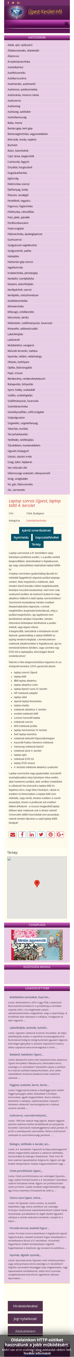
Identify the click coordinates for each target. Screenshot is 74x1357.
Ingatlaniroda (15, 267)
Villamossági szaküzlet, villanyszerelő (29, 473)
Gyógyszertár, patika (19, 250)
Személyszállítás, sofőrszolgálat (26, 412)
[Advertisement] (40, 1291)
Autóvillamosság (17, 117)
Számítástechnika (18, 406)
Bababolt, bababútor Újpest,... (27, 1054)
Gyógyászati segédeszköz (22, 245)
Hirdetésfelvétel (25, 1306)
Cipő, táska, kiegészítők (21, 156)
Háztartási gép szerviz (20, 261)
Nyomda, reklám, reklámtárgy (25, 356)
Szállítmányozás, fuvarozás (23, 400)
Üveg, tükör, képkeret (20, 462)
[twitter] (13, 2)
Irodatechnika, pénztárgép (23, 273)
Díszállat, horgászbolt (20, 167)
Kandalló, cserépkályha (21, 278)
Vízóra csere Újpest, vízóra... (26, 1197)
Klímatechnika (16, 306)
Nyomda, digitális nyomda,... (26, 1255)
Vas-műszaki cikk (17, 467)
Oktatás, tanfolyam (18, 362)
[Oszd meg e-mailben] (13, 835)
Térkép (36, 544)
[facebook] (8, 2)
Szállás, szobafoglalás (20, 395)
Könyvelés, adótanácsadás (23, 328)
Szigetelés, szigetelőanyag (23, 423)
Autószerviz (14, 100)
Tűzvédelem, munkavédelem (24, 445)
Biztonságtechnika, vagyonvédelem (28, 134)
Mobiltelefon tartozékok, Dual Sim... (30, 997)
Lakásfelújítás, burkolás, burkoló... (29, 1027)
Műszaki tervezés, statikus (23, 350)
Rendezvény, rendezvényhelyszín (26, 378)
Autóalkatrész (15, 67)
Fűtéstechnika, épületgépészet (25, 234)
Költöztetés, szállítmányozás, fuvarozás (30, 323)
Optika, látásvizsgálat (20, 367)
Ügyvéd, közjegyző (18, 451)
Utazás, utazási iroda (20, 456)
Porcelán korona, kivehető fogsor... (29, 1228)
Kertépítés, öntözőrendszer (23, 295)
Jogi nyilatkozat (25, 1318)
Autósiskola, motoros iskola (23, 95)
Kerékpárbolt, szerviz (20, 289)
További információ (37, 1353)
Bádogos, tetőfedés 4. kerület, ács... (30, 1144)
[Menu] (65, 24)
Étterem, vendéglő (18, 195)
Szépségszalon (16, 417)
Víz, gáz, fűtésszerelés (20, 484)
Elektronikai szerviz (19, 184)
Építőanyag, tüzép (18, 189)
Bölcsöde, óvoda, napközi (22, 139)
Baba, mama (15, 122)
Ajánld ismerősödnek (36, 530)
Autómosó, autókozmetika (22, 89)
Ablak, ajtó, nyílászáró (20, 45)
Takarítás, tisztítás (18, 428)
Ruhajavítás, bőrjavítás (20, 384)
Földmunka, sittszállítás (21, 211)
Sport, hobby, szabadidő (21, 389)
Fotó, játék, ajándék (19, 217)
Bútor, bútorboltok (18, 150)
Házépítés (13, 256)
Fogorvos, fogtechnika (20, 206)
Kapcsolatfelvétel (47, 537)
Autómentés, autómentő (21, 83)
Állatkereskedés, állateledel (23, 50)
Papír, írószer (15, 373)
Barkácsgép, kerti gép (20, 128)
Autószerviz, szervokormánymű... (28, 1115)
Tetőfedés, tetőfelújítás (21, 439)
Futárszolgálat (16, 228)
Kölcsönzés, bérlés (18, 317)
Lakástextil (14, 339)
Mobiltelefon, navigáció (21, 345)
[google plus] (18, 2)
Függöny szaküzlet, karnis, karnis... (29, 1085)
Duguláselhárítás (17, 172)
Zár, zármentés (16, 489)
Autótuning (14, 106)
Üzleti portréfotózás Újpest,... (26, 1170)
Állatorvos (13, 56)
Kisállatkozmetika (18, 300)
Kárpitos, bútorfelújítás (21, 284)
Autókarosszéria (17, 78)
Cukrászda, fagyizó (18, 161)
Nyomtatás (21, 537)
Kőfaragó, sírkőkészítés (21, 312)
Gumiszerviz (15, 239)
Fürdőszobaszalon (18, 223)
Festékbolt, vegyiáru (19, 200)
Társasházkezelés (18, 434)
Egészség (13, 178)
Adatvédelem (25, 1331)
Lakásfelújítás (15, 334)
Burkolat (12, 145)
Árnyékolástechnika (19, 61)
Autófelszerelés (16, 72)
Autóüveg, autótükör (19, 111)
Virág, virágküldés (18, 478)
